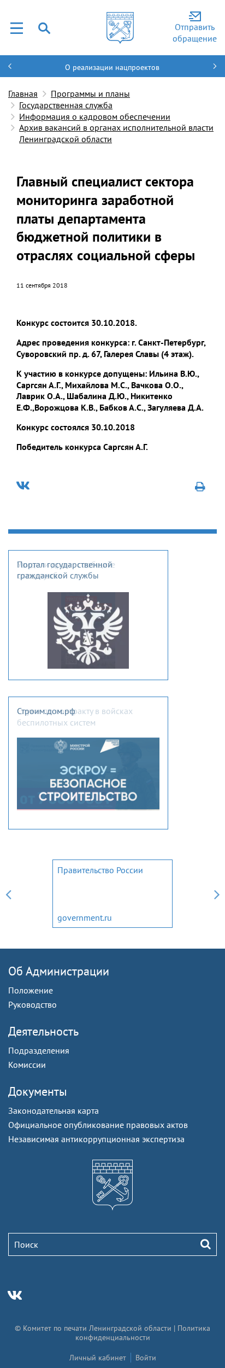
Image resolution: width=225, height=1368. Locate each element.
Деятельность (43, 1031)
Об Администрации (58, 971)
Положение (30, 990)
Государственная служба (65, 105)
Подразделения (38, 1050)
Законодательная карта (53, 1110)
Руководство (32, 1004)
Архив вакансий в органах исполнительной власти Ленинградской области (116, 133)
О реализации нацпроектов (112, 67)
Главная (23, 93)
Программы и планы (90, 93)
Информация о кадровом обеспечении (94, 116)
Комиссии (27, 1064)
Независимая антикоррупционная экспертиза (96, 1138)
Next (216, 894)
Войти (145, 1358)
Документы (37, 1091)
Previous (8, 894)
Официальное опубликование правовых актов (98, 1124)
